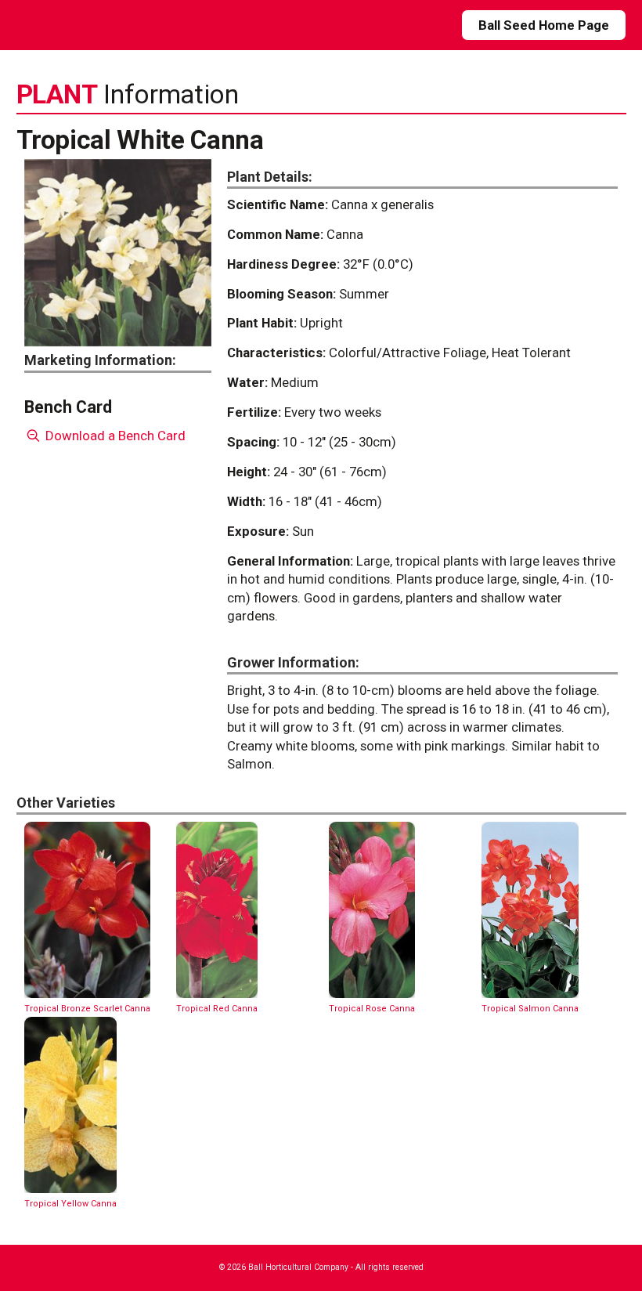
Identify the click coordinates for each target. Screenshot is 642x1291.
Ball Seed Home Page (543, 25)
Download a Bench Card (114, 435)
